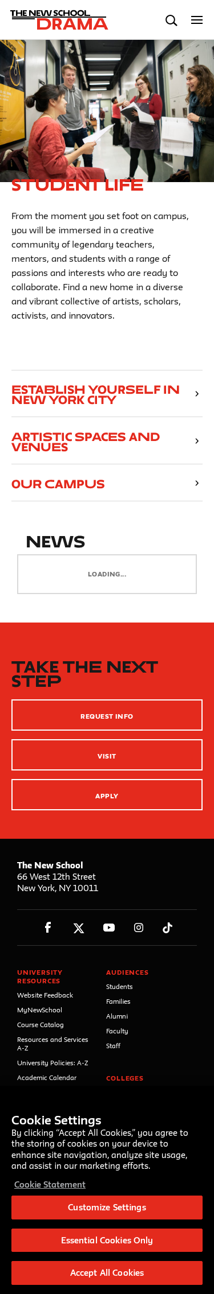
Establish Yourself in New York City (95, 394)
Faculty (117, 1031)
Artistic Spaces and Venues (85, 442)
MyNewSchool (39, 1009)
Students (119, 986)
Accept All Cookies (107, 1272)
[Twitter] (78, 928)
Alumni (117, 1016)
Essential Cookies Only (107, 1240)
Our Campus (58, 484)
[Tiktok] (167, 927)
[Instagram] (139, 928)
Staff (113, 1045)
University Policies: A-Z (52, 1062)
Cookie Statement (50, 1184)
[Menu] (197, 20)
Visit (107, 756)
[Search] (171, 20)
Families (118, 1001)
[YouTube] (109, 928)
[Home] (58, 20)
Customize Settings (107, 1207)
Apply (106, 796)
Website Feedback (45, 995)
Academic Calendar (46, 1077)
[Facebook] (48, 928)
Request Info (107, 716)
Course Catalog (40, 1024)
